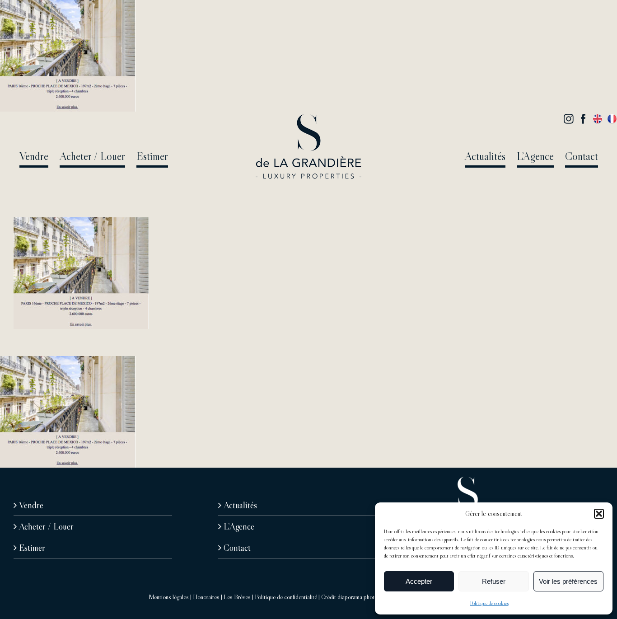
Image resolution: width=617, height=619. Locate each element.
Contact (237, 547)
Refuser (493, 581)
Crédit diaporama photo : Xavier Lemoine (370, 597)
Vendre (31, 505)
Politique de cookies (489, 603)
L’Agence (239, 526)
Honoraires (206, 597)
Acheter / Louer (46, 526)
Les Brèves (237, 597)
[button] (598, 513)
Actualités (240, 505)
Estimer (32, 547)
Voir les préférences (568, 581)
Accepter (419, 581)
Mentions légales (169, 597)
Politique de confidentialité (286, 597)
